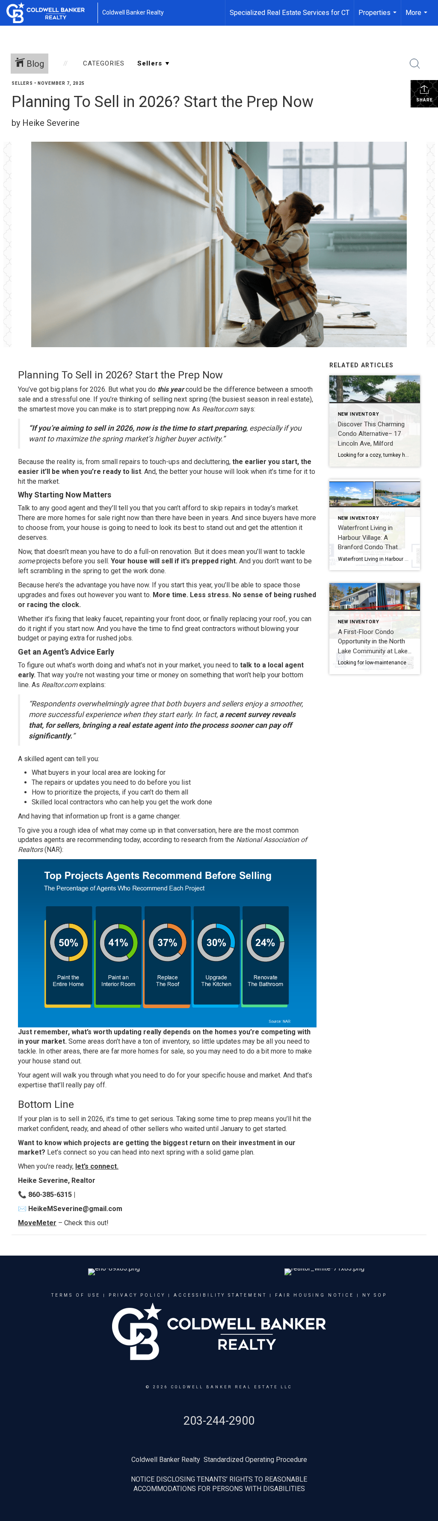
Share (424, 100)
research (194, 840)
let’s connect (96, 1166)
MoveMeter (37, 1223)
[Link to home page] (49, 13)
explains (91, 685)
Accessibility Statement (220, 1295)
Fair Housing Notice (314, 1295)
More (417, 17)
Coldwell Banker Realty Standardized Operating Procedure (219, 1460)
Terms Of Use (76, 1295)
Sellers (22, 83)
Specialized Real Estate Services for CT (289, 13)
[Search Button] (414, 63)
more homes (67, 518)
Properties (378, 17)
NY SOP (374, 1295)
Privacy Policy (137, 1295)
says (247, 409)
